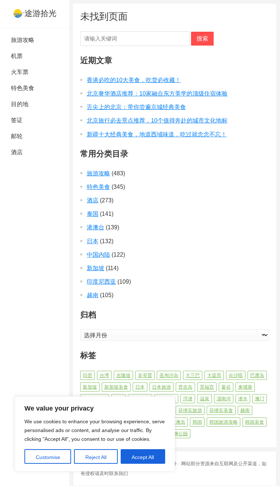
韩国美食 (254, 422)
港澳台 (95, 227)
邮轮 (17, 136)
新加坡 (95, 268)
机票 (17, 56)
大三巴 (193, 375)
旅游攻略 (22, 40)
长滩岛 (178, 422)
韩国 (197, 422)
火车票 (19, 72)
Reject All (95, 457)
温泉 (204, 398)
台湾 (104, 375)
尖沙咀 (236, 375)
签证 (17, 120)
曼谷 (226, 387)
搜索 (202, 38)
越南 (92, 295)
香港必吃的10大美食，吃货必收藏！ (134, 80)
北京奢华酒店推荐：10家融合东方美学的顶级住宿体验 (157, 93)
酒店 (17, 152)
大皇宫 (214, 375)
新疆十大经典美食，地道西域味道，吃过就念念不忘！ (157, 134)
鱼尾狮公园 (176, 433)
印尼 (87, 375)
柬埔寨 (245, 387)
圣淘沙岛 (168, 375)
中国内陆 (98, 255)
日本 (92, 241)
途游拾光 (40, 13)
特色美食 (22, 88)
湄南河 (224, 398)
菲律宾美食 (221, 410)
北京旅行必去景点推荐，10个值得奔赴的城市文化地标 (157, 120)
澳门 (259, 398)
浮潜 (187, 398)
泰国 (92, 214)
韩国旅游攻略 (223, 422)
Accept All (143, 457)
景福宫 (207, 387)
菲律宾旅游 (190, 410)
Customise (48, 457)
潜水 (243, 398)
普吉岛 (185, 387)
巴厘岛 (257, 375)
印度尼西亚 (101, 282)
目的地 (19, 104)
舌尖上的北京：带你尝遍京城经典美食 (136, 107)
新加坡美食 (116, 387)
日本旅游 (161, 387)
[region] (95, 433)
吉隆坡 (123, 375)
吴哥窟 (145, 375)
